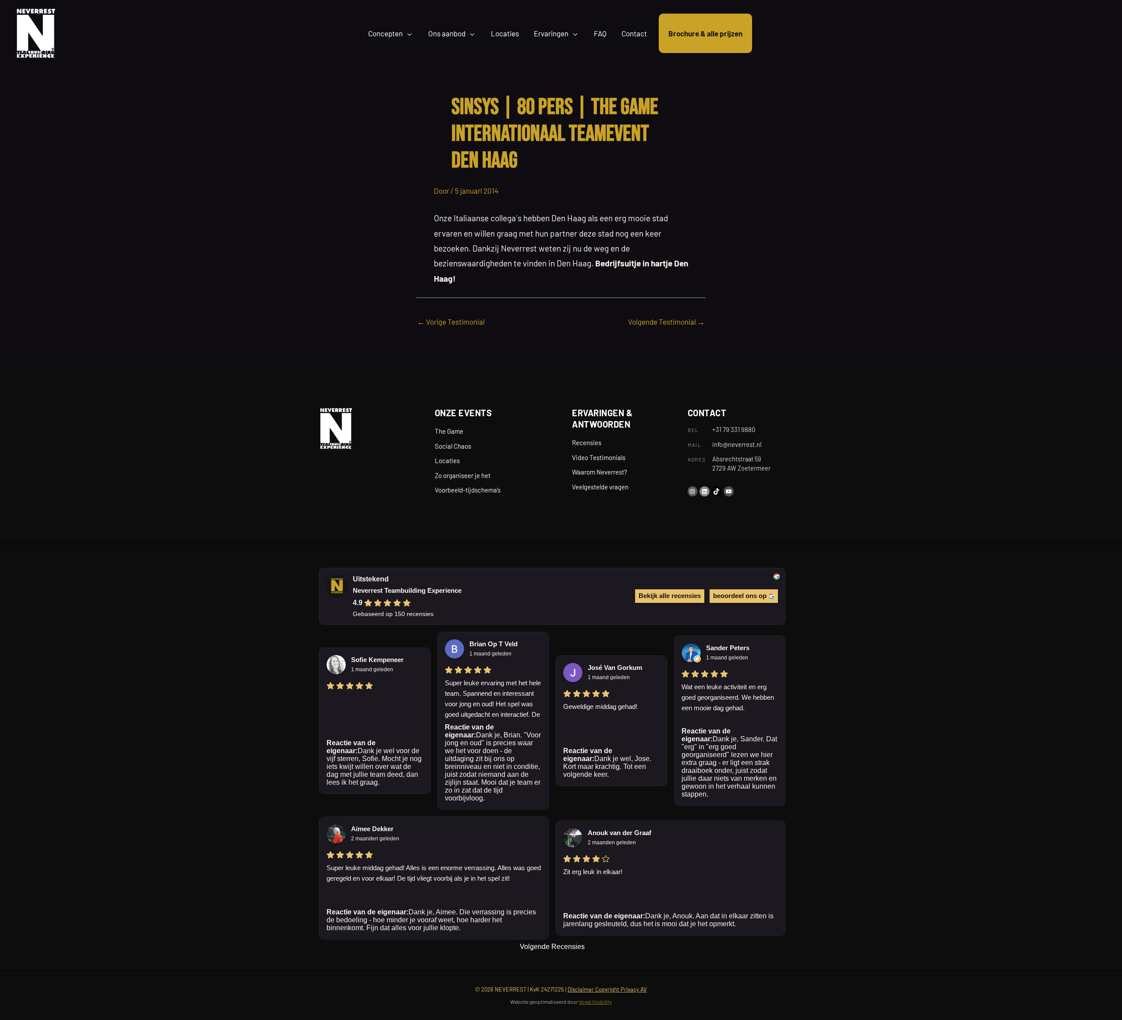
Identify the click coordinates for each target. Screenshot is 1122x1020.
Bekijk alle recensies (670, 595)
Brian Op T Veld (493, 644)
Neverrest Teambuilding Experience (407, 590)
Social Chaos (453, 446)
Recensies (586, 442)
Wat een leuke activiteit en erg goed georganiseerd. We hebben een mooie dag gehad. (728, 697)
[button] (408, 33)
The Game (449, 431)
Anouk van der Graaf (619, 832)
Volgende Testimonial (666, 321)
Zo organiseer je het (462, 475)
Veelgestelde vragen (600, 487)
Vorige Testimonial (451, 321)
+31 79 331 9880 (733, 429)
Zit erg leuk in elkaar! (592, 871)
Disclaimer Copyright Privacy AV (607, 989)
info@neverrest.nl (736, 444)
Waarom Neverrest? (599, 472)
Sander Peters (727, 648)
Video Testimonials (598, 457)
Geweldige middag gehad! (600, 706)
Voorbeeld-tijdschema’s (468, 490)
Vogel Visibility (595, 1002)
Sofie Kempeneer (377, 659)
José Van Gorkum (615, 667)
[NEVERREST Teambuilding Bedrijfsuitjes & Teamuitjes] (35, 32)
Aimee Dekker (372, 828)
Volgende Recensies (552, 946)
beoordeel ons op (740, 595)
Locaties (447, 460)
